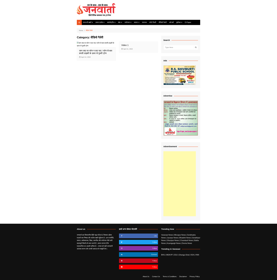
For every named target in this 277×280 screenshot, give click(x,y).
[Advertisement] (179, 183)
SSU (176, 255)
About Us (146, 276)
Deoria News (187, 243)
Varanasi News (167, 235)
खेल (119, 22)
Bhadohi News (185, 238)
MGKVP (169, 255)
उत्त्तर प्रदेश (99, 22)
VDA (192, 255)
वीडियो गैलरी (163, 22)
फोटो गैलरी (152, 22)
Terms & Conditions (170, 276)
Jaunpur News (173, 238)
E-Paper (188, 22)
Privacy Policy (195, 276)
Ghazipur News (173, 240)
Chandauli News (186, 240)
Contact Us (156, 276)
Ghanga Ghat (184, 255)
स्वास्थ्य (144, 22)
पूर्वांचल (178, 22)
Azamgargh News (174, 243)
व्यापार (136, 22)
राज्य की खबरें (87, 22)
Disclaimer (183, 276)
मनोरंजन (127, 22)
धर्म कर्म (171, 22)
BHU (163, 255)
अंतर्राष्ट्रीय (110, 22)
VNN (197, 255)
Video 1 (125, 45)
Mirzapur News (180, 235)
